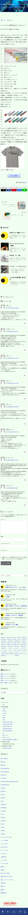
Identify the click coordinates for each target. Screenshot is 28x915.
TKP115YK (10, 646)
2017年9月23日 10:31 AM (12, 432)
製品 (3, 886)
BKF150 (19, 637)
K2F (19, 639)
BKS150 (9, 639)
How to (3, 775)
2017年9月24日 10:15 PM (12, 358)
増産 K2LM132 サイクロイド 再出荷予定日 (16, 606)
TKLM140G (3, 646)
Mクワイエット (6, 737)
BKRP (3, 765)
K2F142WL (17, 641)
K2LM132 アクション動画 (12, 624)
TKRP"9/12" (23, 646)
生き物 (16, 653)
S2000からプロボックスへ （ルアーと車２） (16, 587)
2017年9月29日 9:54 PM (12, 331)
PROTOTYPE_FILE (7, 748)
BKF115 (8, 637)
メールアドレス (5, 543)
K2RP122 (9, 642)
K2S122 (15, 642)
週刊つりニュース (23, 653)
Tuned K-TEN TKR (7, 728)
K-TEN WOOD (5, 785)
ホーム (4, 20)
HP (3, 704)
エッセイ (4, 843)
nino (25, 182)
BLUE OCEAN (5, 768)
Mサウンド (5, 735)
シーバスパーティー (11, 650)
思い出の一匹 (5, 873)
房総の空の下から (6, 876)
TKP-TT (4, 711)
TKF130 (3, 644)
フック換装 (3, 651)
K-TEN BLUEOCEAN (7, 731)
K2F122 (24, 639)
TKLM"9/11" (16, 644)
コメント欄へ (14, 175)
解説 (3, 889)
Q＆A (3, 811)
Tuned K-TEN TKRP (7, 724)
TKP (2, 824)
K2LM (3, 791)
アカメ (16, 648)
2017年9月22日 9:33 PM (12, 460)
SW (19, 642)
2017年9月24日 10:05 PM (12, 407)
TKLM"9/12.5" (23, 644)
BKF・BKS (4, 758)
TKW (4, 709)
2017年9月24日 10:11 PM (12, 383)
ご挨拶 (3, 857)
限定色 (17, 655)
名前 (2, 536)
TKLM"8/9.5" (9, 644)
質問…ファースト (5, 674)
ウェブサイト (4, 550)
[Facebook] (8, 190)
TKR (2, 827)
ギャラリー (4, 850)
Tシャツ (10, 648)
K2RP (4, 717)
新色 (7, 653)
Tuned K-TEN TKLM (8, 722)
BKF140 (14, 637)
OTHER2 (4, 807)
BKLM (3, 762)
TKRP (3, 830)
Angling (3, 637)
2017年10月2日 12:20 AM (12, 308)
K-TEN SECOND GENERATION (9, 781)
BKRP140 (3, 639)
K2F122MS (3, 641)
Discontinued (5, 771)
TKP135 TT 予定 (15, 255)
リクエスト (4, 863)
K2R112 (3, 642)
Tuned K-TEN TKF (7, 726)
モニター (23, 651)
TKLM (3, 821)
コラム (3, 853)
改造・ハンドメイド (7, 879)
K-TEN (12, 29)
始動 (3, 870)
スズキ (19, 650)
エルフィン (22, 648)
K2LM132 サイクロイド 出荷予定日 (14, 615)
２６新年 (8, 596)
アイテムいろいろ (6, 837)
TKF (2, 814)
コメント (3, 519)
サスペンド (3, 650)
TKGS (3, 817)
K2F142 (10, 641)
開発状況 (3, 655)
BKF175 (24, 637)
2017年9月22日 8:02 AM (12, 488)
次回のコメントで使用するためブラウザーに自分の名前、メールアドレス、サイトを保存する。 (14, 558)
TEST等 (24, 642)
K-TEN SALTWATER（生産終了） (11, 739)
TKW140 (3, 648)
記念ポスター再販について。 (18, 232)
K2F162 (24, 641)
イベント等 (4, 840)
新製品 (12, 653)
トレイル (4, 860)
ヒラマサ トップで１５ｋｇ (18, 266)
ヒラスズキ (24, 650)
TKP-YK (4, 713)
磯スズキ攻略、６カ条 (6, 682)
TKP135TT (17, 29)
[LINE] (24, 190)
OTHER (4, 804)
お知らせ (11, 20)
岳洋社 (3, 653)
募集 (3, 866)
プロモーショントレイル (14, 651)
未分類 (3, 883)
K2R (4, 720)
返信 (25, 323)
